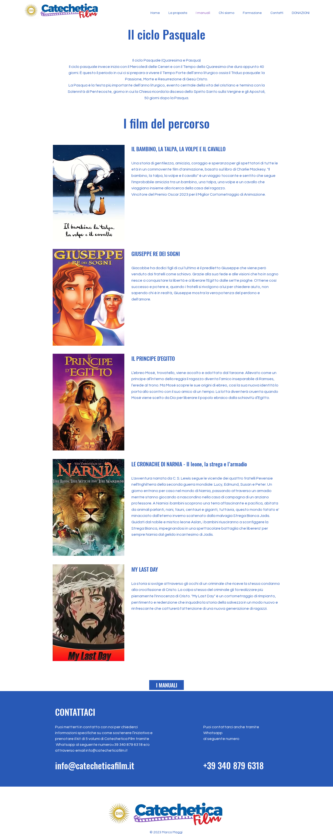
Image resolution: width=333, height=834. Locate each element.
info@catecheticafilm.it (107, 750)
